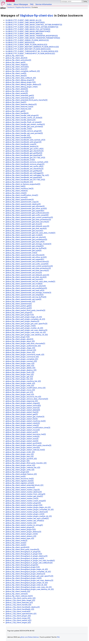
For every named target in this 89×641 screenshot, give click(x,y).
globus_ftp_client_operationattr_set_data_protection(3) (28, 268)
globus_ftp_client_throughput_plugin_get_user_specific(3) (29, 576)
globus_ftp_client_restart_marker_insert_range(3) (26, 501)
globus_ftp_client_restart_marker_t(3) (21, 523)
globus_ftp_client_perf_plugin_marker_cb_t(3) (24, 328)
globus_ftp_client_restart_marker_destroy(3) (24, 492)
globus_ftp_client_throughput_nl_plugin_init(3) (25, 558)
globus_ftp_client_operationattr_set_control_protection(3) (29, 266)
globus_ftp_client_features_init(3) (19, 106)
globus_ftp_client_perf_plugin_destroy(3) (22, 321)
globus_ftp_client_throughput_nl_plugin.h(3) (24, 554)
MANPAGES (10, 1)
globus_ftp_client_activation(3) (18, 60)
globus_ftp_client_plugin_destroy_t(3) (21, 370)
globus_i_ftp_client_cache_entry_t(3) (21, 598)
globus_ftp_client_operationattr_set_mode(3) (24, 284)
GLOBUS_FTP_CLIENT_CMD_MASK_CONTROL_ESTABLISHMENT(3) (34, 25)
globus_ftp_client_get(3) (16, 111)
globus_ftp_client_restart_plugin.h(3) (21, 529)
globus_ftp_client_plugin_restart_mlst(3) (22, 425)
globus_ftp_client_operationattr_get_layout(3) (24, 231)
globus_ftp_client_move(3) (17, 197)
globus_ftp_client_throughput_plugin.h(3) (23, 567)
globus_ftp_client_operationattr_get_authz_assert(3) (27, 215)
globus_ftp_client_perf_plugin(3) (19, 312)
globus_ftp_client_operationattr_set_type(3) (23, 299)
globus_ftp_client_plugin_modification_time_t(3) (26, 388)
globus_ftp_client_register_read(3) (20, 481)
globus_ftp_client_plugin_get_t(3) (19, 377)
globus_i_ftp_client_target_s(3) (18, 622)
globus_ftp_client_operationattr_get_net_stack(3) (26, 237)
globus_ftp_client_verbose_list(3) (19, 596)
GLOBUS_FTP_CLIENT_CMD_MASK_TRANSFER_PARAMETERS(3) (33, 38)
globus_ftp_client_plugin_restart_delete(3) (23, 410)
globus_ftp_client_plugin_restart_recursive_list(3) (26, 434)
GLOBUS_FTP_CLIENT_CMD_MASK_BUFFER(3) (25, 22)
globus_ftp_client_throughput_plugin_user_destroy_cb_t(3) (30, 589)
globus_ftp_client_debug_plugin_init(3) (22, 87)
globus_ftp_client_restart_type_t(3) (20, 538)
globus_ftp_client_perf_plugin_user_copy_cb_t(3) (26, 332)
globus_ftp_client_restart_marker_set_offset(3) (25, 520)
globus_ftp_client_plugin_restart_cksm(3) (23, 408)
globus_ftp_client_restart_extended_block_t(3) (24, 485)
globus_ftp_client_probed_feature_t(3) (21, 474)
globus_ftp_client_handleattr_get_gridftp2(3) (24, 153)
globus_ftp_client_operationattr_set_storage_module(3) (28, 292)
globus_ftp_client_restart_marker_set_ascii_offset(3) (27, 518)
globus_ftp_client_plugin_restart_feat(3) (22, 412)
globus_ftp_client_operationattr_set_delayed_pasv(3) (27, 275)
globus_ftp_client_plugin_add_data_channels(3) (25, 343)
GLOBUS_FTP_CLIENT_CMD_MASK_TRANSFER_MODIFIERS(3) (32, 36)
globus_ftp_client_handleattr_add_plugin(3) (23, 142)
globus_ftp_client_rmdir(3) (16, 540)
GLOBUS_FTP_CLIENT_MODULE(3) (20, 42)
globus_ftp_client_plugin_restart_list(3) (22, 419)
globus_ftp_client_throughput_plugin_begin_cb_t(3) (27, 569)
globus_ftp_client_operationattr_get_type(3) (23, 250)
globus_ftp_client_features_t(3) (18, 109)
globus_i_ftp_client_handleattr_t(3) (20, 609)
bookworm (11, 7)
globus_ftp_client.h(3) (15, 56)
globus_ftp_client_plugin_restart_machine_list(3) (26, 421)
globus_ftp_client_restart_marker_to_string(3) (24, 525)
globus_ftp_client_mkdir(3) (17, 191)
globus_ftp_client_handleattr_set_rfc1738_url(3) (25, 180)
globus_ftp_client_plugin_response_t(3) (22, 401)
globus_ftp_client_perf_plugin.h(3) (20, 315)
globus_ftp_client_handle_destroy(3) (21, 120)
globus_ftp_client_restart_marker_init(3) (22, 498)
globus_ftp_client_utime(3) (17, 594)
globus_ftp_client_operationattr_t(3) (20, 301)
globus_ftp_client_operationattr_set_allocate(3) (25, 255)
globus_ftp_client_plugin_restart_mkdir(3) (23, 423)
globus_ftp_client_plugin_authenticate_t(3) (23, 346)
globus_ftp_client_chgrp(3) (17, 64)
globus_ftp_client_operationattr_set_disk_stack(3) (26, 277)
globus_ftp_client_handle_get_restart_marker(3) (25, 124)
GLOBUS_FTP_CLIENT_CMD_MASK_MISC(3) (24, 33)
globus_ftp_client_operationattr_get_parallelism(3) (26, 239)
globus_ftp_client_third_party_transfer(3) (22, 549)
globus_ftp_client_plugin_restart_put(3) (22, 432)
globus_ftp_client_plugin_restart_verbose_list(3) (25, 450)
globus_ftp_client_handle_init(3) (19, 129)
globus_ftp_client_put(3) (16, 476)
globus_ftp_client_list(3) (15, 186)
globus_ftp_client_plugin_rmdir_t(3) (20, 452)
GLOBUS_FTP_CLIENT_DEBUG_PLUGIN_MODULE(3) (27, 40)
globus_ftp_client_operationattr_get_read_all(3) (25, 242)
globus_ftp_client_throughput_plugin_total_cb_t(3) (26, 585)
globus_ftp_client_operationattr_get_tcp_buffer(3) (26, 248)
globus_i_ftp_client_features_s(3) (19, 602)
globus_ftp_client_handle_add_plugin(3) (22, 115)
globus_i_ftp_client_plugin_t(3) (18, 616)
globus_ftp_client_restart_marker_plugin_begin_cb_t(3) (28, 507)
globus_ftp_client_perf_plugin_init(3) (21, 326)
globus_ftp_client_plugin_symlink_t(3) (21, 459)
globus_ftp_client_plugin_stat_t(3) (20, 456)
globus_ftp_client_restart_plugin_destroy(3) (23, 532)
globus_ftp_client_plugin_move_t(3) (20, 390)
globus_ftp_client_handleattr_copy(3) (21, 144)
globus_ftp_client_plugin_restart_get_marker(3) (25, 417)
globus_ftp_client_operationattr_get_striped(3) (25, 246)
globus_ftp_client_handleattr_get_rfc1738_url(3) (25, 157)
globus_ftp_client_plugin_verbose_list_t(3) (23, 467)
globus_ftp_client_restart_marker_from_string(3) (25, 494)
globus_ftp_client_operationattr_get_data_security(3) (27, 222)
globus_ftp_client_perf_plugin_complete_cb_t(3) (25, 319)
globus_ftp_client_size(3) (16, 543)
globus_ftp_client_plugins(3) (17, 472)
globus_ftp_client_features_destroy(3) (21, 104)
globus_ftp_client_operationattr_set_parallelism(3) (26, 288)
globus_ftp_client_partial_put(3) (19, 308)
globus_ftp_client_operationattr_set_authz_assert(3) (27, 264)
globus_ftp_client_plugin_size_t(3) (20, 454)
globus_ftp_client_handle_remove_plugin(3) (24, 131)
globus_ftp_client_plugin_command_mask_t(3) (25, 354)
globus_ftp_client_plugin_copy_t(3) (20, 363)
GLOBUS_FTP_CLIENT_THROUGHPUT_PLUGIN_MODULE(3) (30, 53)
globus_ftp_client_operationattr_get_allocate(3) (25, 206)
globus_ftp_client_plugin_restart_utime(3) (23, 447)
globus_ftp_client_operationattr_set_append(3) (25, 259)
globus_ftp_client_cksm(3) (16, 69)
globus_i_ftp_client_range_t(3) (18, 618)
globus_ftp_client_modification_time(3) (22, 195)
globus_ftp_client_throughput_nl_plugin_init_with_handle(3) (30, 560)
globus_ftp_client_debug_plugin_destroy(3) (23, 84)
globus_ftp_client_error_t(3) (17, 91)
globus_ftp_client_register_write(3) (20, 483)
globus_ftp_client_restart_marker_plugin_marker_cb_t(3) (29, 516)
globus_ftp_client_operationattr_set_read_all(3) (25, 290)
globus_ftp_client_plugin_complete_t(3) (22, 359)
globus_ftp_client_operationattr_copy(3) (22, 202)
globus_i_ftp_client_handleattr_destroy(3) (23, 607)
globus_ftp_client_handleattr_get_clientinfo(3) (25, 151)
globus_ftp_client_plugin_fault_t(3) (20, 372)
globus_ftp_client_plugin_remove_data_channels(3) (27, 399)
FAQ (31, 4)
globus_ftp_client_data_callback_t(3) (21, 78)
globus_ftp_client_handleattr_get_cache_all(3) (25, 149)
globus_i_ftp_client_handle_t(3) (18, 605)
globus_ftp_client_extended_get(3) (20, 95)
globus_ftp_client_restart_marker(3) (20, 487)
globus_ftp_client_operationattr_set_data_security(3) (27, 270)
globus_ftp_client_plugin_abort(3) (19, 339)
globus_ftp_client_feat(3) (16, 102)
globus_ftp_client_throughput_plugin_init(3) (24, 578)
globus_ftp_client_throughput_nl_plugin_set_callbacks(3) (29, 563)
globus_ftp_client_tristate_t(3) (18, 591)
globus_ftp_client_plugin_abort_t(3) (20, 341)
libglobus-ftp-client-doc (23, 7)
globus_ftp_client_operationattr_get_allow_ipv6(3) (26, 208)
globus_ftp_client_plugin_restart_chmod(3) (23, 405)
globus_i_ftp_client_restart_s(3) (18, 620)
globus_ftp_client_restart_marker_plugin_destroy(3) (27, 512)
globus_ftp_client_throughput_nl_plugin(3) (23, 552)
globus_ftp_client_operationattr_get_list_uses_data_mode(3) (30, 233)
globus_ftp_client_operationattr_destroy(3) (23, 204)
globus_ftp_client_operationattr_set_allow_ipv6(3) (26, 257)
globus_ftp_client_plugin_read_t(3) (20, 394)
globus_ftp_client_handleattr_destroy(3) (22, 146)
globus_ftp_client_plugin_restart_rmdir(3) (23, 436)
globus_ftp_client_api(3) (16, 62)
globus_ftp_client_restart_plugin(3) (20, 527)
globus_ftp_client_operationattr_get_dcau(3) (24, 224)
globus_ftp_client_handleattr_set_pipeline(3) (24, 177)
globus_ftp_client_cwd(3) (16, 73)
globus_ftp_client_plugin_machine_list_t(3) (23, 381)
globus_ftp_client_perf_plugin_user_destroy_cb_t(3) (27, 335)
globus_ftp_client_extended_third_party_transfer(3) (27, 100)
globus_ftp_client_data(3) (16, 76)
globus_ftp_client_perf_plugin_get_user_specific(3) (27, 324)
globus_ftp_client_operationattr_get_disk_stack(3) (26, 228)
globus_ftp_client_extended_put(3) (20, 98)
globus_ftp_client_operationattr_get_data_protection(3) (28, 219)
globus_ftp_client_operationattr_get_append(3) (25, 211)
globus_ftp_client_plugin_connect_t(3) (21, 361)
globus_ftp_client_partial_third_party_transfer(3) (25, 310)
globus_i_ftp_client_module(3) (18, 611)
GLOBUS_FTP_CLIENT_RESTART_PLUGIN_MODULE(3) (28, 49)
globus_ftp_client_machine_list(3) (19, 188)
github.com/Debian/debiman (29, 637)
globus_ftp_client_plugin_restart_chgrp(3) (23, 403)
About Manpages (21, 4)
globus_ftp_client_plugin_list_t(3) (19, 379)
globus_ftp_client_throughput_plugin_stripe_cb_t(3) (27, 583)
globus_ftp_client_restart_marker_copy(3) (23, 490)
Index (9, 4)
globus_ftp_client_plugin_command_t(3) (22, 357)
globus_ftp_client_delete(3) (17, 89)
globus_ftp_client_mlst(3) (16, 193)
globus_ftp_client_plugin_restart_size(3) (22, 439)
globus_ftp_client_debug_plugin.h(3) (21, 82)
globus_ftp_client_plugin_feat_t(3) (20, 374)
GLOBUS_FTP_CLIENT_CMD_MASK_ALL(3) (23, 20)
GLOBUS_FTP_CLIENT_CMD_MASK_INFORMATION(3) (28, 31)
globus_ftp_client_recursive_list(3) (20, 478)
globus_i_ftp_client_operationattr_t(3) (21, 613)
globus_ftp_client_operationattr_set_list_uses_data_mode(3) (30, 281)
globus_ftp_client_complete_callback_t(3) (23, 71)
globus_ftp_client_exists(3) (17, 93)
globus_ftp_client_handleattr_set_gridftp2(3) (24, 171)
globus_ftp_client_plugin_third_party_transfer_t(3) (26, 463)
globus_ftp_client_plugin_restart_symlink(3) (24, 443)
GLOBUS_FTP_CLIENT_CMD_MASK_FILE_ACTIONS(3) (28, 29)
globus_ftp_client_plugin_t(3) (18, 461)
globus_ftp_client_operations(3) (19, 304)
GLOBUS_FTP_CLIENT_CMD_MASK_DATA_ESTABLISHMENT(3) (32, 27)
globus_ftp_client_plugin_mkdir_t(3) (20, 383)
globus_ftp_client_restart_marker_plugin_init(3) (25, 514)
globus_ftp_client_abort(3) (16, 58)
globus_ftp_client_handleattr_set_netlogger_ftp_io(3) (27, 175)
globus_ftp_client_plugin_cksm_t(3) (20, 352)
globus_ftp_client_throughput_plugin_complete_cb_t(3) (28, 571)
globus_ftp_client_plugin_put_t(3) (19, 392)
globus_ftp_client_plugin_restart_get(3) (22, 414)
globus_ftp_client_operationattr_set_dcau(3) (24, 273)
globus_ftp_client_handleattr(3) (19, 138)
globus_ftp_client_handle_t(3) (18, 135)
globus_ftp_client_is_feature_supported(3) (23, 184)
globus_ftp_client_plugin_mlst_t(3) (20, 385)
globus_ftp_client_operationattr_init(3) (21, 253)
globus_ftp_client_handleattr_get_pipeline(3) (24, 155)
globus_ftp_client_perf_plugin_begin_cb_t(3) (24, 317)
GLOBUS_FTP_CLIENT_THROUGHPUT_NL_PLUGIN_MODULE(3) (32, 51)
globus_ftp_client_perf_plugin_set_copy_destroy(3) (26, 330)
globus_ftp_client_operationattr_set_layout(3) (24, 279)
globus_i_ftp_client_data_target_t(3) (20, 600)
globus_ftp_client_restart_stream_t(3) (21, 536)
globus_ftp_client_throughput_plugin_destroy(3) (25, 574)
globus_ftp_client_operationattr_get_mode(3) (24, 235)
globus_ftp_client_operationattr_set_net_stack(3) (26, 286)
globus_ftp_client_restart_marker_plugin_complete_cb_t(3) (30, 509)
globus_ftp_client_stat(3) (16, 545)
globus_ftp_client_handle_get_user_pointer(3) (24, 126)
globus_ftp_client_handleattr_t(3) (19, 182)
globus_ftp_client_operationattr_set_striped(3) (25, 295)
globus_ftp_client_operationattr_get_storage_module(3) (28, 244)
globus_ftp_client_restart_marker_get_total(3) (24, 496)
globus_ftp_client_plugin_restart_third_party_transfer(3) (28, 445)
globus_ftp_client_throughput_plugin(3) (22, 565)
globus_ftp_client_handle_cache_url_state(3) (24, 118)
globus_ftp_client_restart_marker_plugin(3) (23, 503)
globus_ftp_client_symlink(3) (17, 547)
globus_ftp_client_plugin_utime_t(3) (20, 465)
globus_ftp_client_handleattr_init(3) (20, 160)
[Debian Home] (3, 4)
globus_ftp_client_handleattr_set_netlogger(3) (24, 173)
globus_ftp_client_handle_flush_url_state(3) (24, 122)
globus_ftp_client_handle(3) (17, 113)
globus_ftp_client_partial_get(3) (19, 306)
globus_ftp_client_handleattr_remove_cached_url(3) (27, 162)
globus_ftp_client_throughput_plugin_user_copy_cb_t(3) (29, 587)
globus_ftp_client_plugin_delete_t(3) (20, 368)
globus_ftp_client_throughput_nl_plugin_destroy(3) (27, 556)
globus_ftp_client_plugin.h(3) (18, 337)
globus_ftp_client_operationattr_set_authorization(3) (27, 261)
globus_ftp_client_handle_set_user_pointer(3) (24, 133)
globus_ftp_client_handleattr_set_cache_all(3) (24, 166)
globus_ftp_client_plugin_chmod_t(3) (21, 350)
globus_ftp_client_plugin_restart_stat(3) (22, 441)
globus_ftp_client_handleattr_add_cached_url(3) (25, 140)
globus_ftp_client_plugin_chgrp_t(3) (20, 348)
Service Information (43, 4)
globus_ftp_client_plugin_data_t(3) (20, 366)
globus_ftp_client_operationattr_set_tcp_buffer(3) (26, 297)
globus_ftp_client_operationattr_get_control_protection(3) (29, 217)
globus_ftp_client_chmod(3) (17, 67)
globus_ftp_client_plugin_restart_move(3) (23, 430)
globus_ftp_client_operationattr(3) (20, 199)
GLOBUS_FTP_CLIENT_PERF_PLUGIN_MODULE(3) (26, 45)
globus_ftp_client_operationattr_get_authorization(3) (27, 213)
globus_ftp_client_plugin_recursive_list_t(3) (23, 397)
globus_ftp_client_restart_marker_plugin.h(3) (24, 505)
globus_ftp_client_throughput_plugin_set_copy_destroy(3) (29, 580)
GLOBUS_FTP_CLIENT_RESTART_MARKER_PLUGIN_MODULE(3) (32, 47)
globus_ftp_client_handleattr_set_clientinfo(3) (24, 169)
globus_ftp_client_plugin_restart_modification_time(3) (28, 427)
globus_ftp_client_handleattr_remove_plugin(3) (25, 164)
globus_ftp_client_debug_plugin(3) (20, 80)
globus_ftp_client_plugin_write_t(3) (20, 470)
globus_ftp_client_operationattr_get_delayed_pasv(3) (27, 226)
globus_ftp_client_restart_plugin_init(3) (22, 534)
